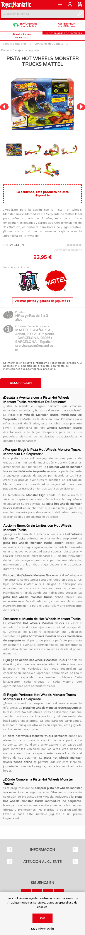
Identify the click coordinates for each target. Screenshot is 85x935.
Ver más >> (43, 301)
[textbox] (38, 14)
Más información (42, 928)
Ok (42, 918)
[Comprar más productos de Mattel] (56, 290)
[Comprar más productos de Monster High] (29, 290)
